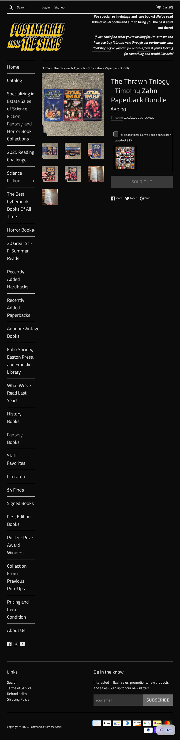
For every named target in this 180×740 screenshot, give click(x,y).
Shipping (117, 117)
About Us (16, 630)
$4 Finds (15, 489)
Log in (46, 7)
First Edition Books (19, 520)
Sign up (59, 7)
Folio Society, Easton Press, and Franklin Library (20, 361)
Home (13, 66)
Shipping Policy (18, 699)
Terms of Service (19, 688)
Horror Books (21, 229)
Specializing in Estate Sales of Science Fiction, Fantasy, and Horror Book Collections (20, 116)
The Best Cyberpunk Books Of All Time (19, 205)
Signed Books (20, 503)
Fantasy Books (15, 438)
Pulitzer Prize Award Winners (20, 545)
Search (12, 682)
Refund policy (17, 693)
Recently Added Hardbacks (17, 279)
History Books (14, 417)
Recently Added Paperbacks (18, 307)
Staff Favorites (16, 459)
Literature (16, 476)
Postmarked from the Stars (46, 727)
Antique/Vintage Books (21, 332)
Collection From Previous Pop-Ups (17, 577)
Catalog (14, 80)
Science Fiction (21, 176)
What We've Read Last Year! (19, 393)
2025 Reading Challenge (20, 155)
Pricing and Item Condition (18, 609)
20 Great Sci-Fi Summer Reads (20, 251)
